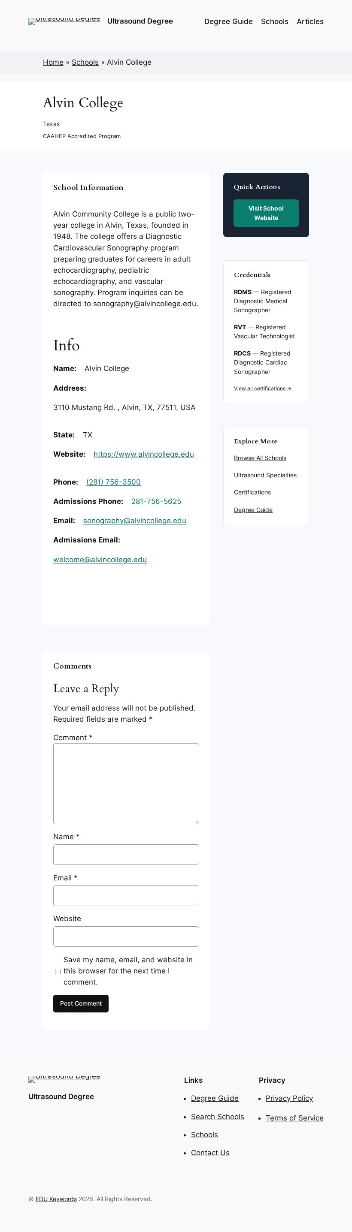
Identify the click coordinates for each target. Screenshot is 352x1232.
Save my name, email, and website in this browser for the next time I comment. (128, 970)
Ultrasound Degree (140, 21)
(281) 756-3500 (113, 482)
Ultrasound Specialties (265, 475)
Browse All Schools (260, 458)
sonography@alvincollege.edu (134, 520)
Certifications (252, 492)
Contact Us (210, 1152)
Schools (85, 62)
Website (67, 918)
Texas (51, 123)
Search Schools (217, 1116)
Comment (73, 737)
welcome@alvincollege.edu (100, 559)
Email (65, 878)
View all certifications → (262, 388)
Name (66, 836)
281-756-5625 (156, 501)
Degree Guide (253, 509)
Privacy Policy (289, 1098)
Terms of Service (295, 1118)
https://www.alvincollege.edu (144, 454)
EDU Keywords (56, 1198)
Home (53, 62)
